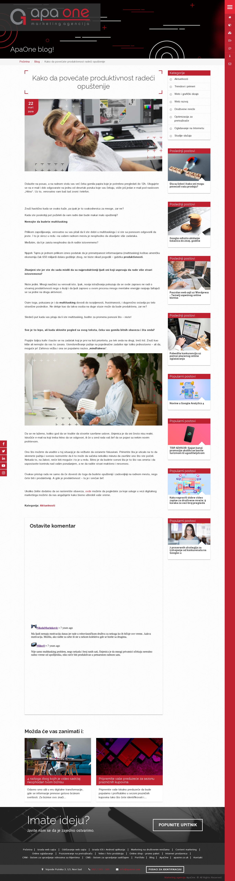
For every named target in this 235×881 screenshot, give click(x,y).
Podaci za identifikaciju (165, 869)
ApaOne (163, 857)
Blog (37, 62)
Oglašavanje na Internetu (189, 128)
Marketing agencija (175, 877)
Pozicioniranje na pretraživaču (75, 853)
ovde (88, 491)
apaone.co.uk (181, 857)
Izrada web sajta (47, 849)
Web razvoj (181, 102)
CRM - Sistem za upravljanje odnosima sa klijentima (51, 857)
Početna (24, 62)
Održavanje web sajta (74, 849)
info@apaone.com (130, 869)
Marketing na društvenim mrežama (150, 849)
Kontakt (198, 857)
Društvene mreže (184, 109)
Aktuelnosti (47, 506)
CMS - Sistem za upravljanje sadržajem (107, 857)
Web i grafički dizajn (186, 94)
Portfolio (139, 857)
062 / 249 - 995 (100, 869)
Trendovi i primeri (184, 86)
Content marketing (186, 849)
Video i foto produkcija (111, 853)
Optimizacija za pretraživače (183, 119)
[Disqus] (94, 575)
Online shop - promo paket (144, 853)
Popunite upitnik (178, 825)
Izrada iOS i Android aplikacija (108, 849)
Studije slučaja (182, 136)
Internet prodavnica (176, 853)
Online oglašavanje (42, 853)
